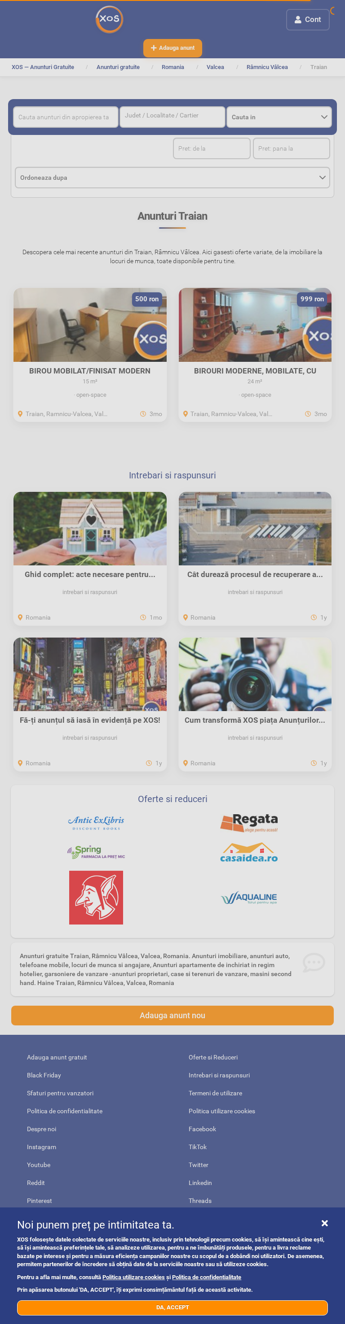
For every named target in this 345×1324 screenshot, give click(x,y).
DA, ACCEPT (172, 1307)
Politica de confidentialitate (206, 1277)
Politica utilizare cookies (133, 1277)
